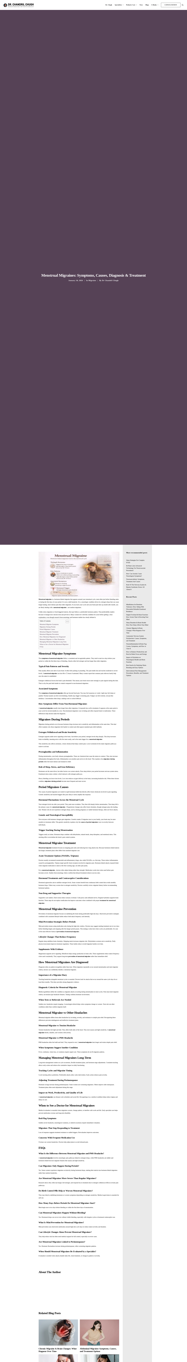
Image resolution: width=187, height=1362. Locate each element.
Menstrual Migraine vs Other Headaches (52, 639)
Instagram (79, 1307)
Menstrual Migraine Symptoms (49, 624)
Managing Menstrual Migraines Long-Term (53, 642)
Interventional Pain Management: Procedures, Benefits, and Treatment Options (137, 673)
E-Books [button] (154, 5)
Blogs (147, 5)
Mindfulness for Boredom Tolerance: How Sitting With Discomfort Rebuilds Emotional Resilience (136, 608)
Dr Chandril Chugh (110, 280)
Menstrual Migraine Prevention (49, 634)
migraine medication (48, 866)
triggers (75, 1132)
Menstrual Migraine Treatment (49, 632)
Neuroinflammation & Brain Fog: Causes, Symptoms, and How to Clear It (136, 646)
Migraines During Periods (48, 627)
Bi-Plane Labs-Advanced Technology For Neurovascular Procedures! (135, 568)
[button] (182, 5)
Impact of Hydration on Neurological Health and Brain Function (135, 660)
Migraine (92, 280)
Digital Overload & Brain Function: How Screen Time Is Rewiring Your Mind (137, 617)
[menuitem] (108, 5)
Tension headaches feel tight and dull (50, 1030)
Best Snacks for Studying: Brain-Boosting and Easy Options (136, 666)
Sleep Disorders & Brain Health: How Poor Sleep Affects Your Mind (137, 624)
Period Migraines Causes (47, 629)
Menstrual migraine (44, 1017)
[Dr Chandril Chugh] (19, 5)
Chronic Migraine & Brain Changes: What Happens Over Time (135, 630)
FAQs (41, 647)
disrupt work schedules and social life (67, 1097)
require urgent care (70, 1052)
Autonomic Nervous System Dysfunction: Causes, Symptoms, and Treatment (136, 638)
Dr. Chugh (108, 5)
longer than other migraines (98, 661)
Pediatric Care (130, 5)
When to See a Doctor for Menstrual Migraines (54, 644)
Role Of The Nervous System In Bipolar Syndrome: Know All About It (136, 587)
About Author (71, 1307)
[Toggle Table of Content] (66, 621)
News (141, 5)
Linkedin (86, 1307)
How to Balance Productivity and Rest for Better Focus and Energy (136, 653)
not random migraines (74, 607)
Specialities (118, 5)
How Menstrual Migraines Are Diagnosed (52, 637)
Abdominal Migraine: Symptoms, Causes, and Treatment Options (98, 1349)
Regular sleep (43, 941)
